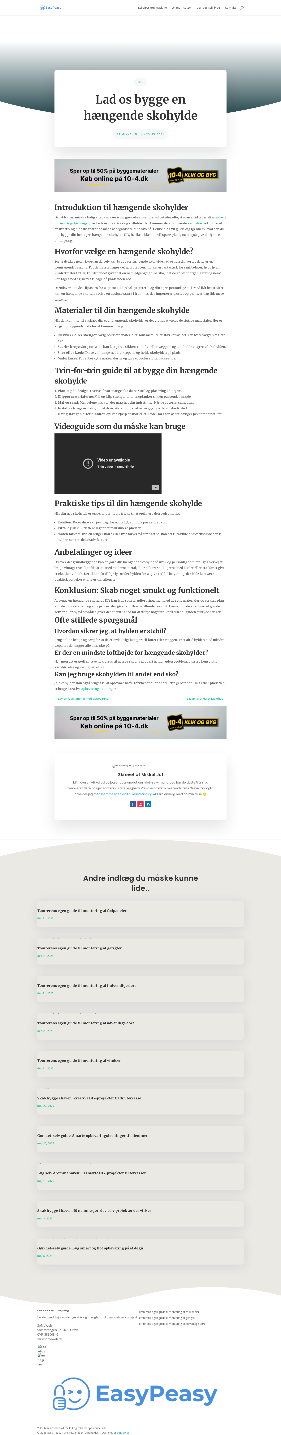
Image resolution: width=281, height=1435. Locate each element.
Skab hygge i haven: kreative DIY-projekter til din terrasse (89, 1098)
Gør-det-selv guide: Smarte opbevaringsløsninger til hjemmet (92, 1135)
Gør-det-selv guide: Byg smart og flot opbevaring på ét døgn (90, 1248)
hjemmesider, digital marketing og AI (128, 794)
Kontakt (230, 7)
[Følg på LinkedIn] (148, 804)
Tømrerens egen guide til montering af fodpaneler (82, 911)
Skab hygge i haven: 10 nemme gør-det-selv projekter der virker (94, 1210)
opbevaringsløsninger (98, 689)
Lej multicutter (182, 7)
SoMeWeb (123, 1432)
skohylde (195, 223)
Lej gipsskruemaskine (152, 7)
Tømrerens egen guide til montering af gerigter (79, 948)
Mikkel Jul (130, 134)
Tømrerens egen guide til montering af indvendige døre (86, 985)
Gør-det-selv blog (208, 7)
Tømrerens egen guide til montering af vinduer (79, 1060)
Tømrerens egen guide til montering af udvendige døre (85, 1023)
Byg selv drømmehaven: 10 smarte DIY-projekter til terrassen (92, 1173)
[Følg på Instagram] (140, 804)
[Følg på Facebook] (133, 804)
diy (140, 82)
